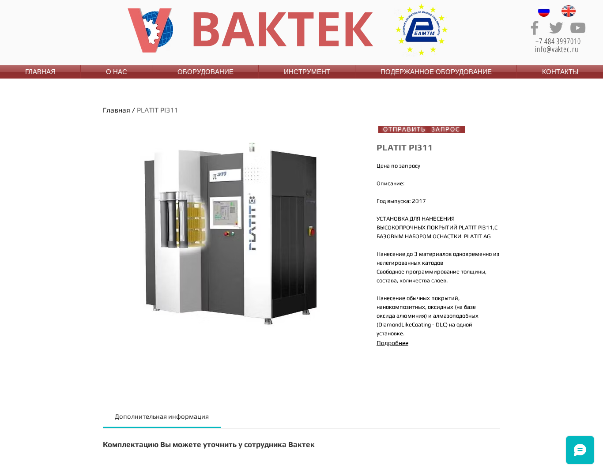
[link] (162, 416)
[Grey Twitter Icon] (556, 28)
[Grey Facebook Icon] (534, 28)
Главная (116, 110)
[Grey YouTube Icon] (578, 28)
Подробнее (392, 342)
